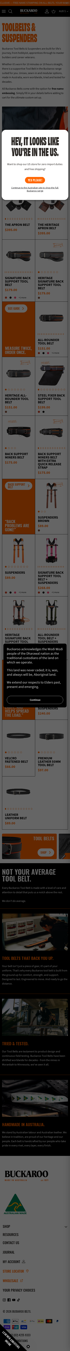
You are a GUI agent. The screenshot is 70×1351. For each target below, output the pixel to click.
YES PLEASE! (35, 180)
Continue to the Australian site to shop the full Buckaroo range (35, 189)
